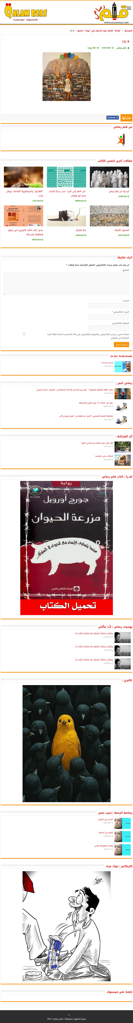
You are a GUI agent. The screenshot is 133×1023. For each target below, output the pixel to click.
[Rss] (69, 1015)
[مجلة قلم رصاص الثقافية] (66, 12)
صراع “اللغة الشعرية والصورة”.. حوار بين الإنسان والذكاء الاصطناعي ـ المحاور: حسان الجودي (74, 390)
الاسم (125, 301)
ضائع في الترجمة (106, 832)
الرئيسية (128, 30)
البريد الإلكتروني (120, 312)
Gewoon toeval (107, 363)
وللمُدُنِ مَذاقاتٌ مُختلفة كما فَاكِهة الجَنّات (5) (94, 646)
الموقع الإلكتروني (120, 323)
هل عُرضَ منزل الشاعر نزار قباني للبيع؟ (97, 443)
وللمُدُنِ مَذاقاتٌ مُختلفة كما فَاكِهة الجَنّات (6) (94, 633)
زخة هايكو (81, 230)
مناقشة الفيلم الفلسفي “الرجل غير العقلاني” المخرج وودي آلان (86, 416)
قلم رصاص (121, 48)
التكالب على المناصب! (104, 456)
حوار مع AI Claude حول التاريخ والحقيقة (96, 403)
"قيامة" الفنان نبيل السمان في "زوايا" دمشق (99, 30)
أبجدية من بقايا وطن (119, 191)
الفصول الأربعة (122, 230)
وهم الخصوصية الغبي (103, 845)
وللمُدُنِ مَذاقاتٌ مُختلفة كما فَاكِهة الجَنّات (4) (94, 660)
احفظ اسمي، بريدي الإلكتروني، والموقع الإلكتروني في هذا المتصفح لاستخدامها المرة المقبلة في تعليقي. (88, 336)
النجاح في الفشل (105, 819)
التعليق (125, 270)
